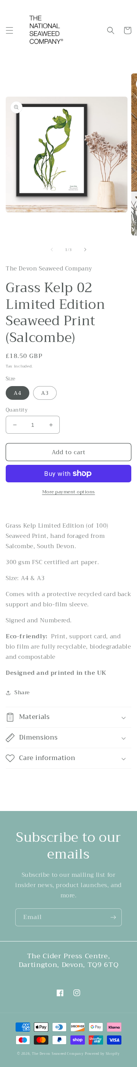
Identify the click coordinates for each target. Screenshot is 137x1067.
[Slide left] (51, 249)
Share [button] (22, 692)
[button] (9, 30)
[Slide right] (85, 249)
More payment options (68, 491)
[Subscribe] (113, 917)
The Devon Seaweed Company (58, 1053)
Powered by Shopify (102, 1053)
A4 (17, 393)
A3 (45, 393)
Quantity (16, 410)
